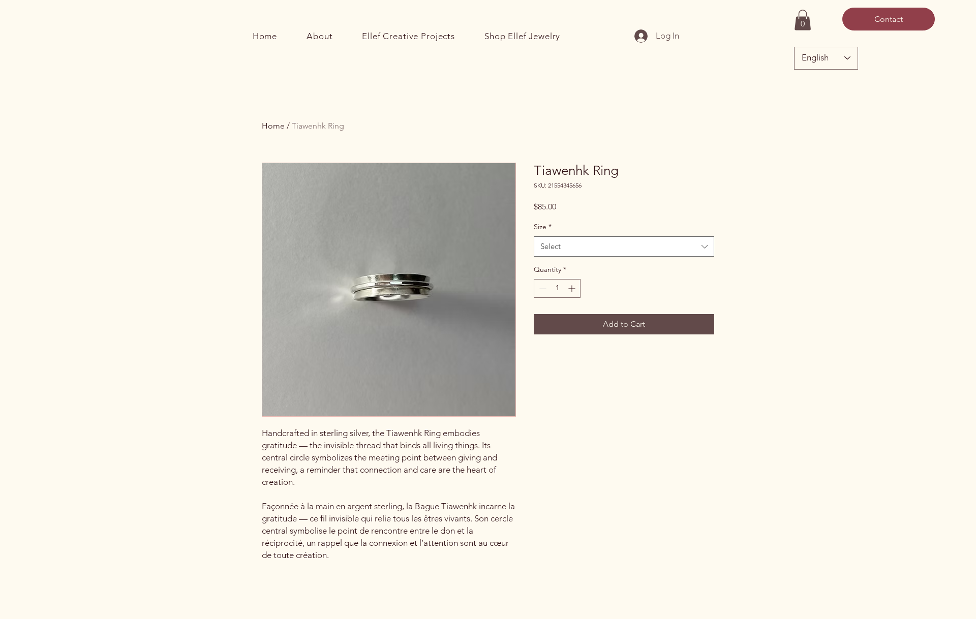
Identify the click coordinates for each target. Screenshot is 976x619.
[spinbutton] (557, 288)
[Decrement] (541, 288)
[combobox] (624, 246)
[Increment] (572, 288)
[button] (802, 20)
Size (543, 226)
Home (273, 126)
